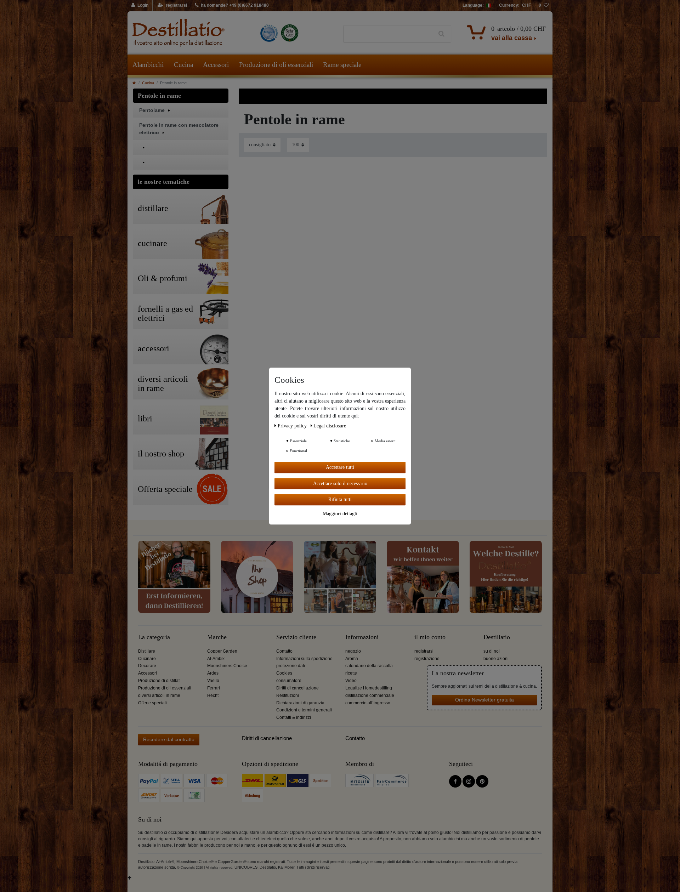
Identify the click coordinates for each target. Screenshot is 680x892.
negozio (353, 651)
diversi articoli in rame (159, 695)
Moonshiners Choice (227, 665)
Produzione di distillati (159, 680)
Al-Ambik (216, 658)
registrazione (427, 658)
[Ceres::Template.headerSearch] (441, 34)
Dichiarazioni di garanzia (300, 702)
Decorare (147, 665)
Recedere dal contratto (168, 739)
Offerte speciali (152, 702)
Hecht (213, 695)
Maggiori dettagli (340, 513)
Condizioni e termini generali (304, 710)
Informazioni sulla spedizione (304, 658)
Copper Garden (222, 651)
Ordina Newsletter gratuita (484, 700)
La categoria (154, 637)
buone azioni (496, 658)
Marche (217, 637)
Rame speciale (342, 64)
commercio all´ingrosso (367, 702)
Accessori (216, 64)
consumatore (288, 680)
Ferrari (213, 688)
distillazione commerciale (369, 695)
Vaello (213, 680)
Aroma (351, 658)
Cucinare (147, 658)
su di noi (491, 651)
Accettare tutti (340, 467)
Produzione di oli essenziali (276, 64)
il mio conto (430, 637)
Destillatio (496, 637)
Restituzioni (287, 695)
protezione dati (290, 665)
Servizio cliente (296, 637)
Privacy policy (293, 425)
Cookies (284, 673)
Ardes (213, 673)
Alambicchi (148, 64)
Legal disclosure (329, 425)
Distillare (146, 651)
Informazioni (362, 637)
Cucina (183, 64)
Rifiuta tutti (340, 499)
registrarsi (424, 651)
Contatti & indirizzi (293, 717)
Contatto (284, 651)
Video (351, 680)
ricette (351, 673)
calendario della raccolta (369, 665)
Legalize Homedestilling (368, 688)
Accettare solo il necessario (340, 483)
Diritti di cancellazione (297, 688)
